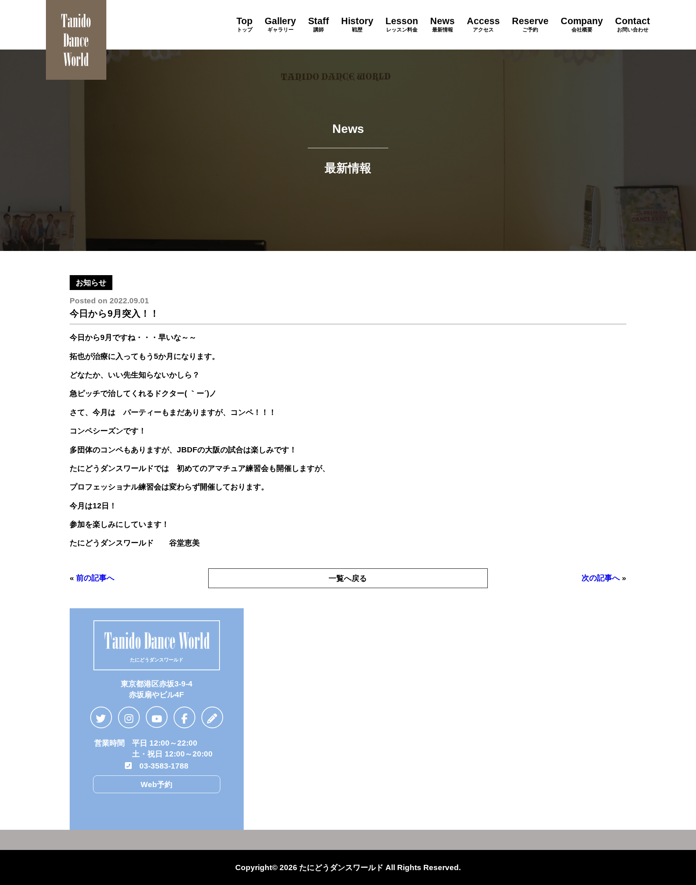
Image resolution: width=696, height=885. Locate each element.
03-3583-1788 (160, 765)
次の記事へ (601, 577)
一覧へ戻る (348, 578)
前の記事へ (95, 577)
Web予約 (156, 784)
